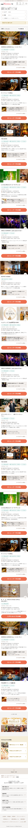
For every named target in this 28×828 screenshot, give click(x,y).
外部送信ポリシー (6, 819)
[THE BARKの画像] (14, 130)
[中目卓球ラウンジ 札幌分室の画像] (14, 674)
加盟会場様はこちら (15, 819)
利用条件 (13, 816)
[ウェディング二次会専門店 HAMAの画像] (14, 313)
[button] (14, 788)
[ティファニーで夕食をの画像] (14, 84)
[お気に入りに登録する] (25, 44)
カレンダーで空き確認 (15, 72)
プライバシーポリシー (21, 816)
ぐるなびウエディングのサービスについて (10, 821)
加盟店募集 (22, 819)
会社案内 (4, 816)
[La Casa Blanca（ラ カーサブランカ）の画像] (14, 176)
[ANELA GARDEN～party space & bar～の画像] (14, 221)
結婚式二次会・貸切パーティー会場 (8, 777)
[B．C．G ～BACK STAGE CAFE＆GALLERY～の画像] (14, 590)
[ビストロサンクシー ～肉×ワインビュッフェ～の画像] (14, 405)
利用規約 (9, 816)
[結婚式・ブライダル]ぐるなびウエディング (9, 775)
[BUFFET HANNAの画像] (14, 267)
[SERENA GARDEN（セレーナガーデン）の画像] (14, 38)
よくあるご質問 (23, 821)
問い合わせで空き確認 (15, 616)
